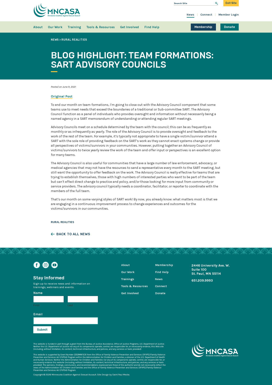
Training (74, 27)
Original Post (61, 96)
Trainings (127, 279)
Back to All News (73, 234)
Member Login (228, 14)
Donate (229, 27)
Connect (206, 14)
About (38, 27)
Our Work (55, 27)
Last (70, 305)
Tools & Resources (100, 27)
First (36, 305)
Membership (203, 27)
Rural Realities (62, 222)
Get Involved (129, 27)
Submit (42, 329)
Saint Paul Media (120, 374)
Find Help (151, 27)
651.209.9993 (202, 280)
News (190, 14)
